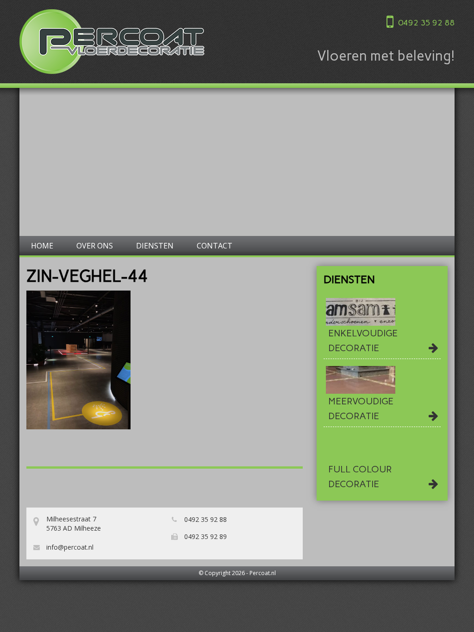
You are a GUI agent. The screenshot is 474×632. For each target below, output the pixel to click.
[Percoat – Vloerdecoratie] (112, 41)
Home (42, 246)
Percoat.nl (262, 573)
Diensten (155, 246)
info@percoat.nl (69, 547)
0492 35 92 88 (426, 23)
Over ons (94, 246)
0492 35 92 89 (204, 536)
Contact (214, 246)
